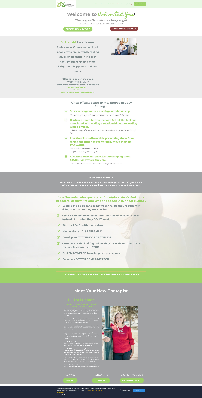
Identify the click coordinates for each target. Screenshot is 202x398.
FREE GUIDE (139, 4)
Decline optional (126, 390)
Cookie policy (91, 390)
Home (97, 4)
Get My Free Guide (130, 380)
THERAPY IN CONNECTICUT (78, 29)
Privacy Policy (60, 392)
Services (103, 4)
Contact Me (111, 4)
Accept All (138, 390)
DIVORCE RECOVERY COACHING (124, 29)
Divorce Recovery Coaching (124, 4)
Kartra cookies (99, 390)
